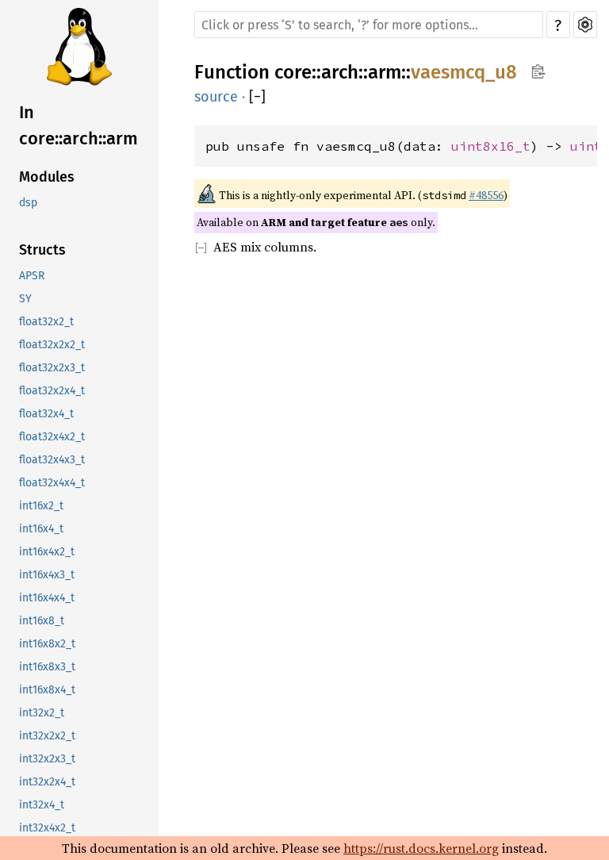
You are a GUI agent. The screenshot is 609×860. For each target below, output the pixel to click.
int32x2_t (41, 713)
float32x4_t (46, 413)
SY (25, 298)
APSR (31, 275)
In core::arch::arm (78, 125)
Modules (47, 177)
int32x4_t (41, 805)
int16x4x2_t (47, 552)
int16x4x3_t (47, 575)
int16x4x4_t (47, 598)
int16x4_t (41, 529)
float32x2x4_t (52, 390)
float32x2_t (46, 321)
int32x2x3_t (47, 759)
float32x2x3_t (52, 367)
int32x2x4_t (47, 782)
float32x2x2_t (52, 344)
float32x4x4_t (52, 483)
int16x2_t (41, 506)
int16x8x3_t (47, 667)
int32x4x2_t (47, 828)
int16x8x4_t (47, 690)
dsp (28, 202)
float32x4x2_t (52, 436)
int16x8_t (41, 621)
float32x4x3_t (52, 459)
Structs (42, 250)
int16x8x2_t (47, 644)
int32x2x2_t (47, 736)
